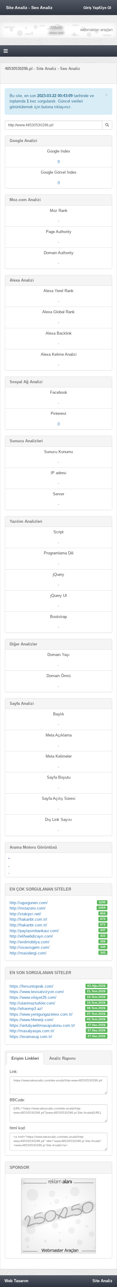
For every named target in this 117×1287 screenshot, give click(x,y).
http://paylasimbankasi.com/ (34, 931)
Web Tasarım (16, 1281)
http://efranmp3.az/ (26, 1008)
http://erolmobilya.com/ (30, 942)
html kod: (18, 1128)
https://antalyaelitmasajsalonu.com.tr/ (42, 1025)
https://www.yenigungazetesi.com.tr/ (41, 1014)
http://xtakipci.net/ (25, 914)
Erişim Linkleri (25, 1058)
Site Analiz (102, 1281)
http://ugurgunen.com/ (29, 903)
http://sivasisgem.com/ (30, 947)
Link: (14, 1071)
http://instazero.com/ (28, 908)
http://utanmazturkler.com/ (32, 1003)
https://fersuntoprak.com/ (31, 986)
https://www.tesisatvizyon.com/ (37, 991)
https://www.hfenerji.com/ (31, 1019)
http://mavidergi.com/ (28, 953)
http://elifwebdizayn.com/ (31, 936)
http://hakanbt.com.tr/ (28, 919)
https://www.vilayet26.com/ (33, 997)
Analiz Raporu (62, 1058)
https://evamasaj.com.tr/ (31, 1036)
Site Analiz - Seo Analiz (29, 7)
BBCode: (17, 1100)
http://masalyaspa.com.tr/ (32, 1031)
